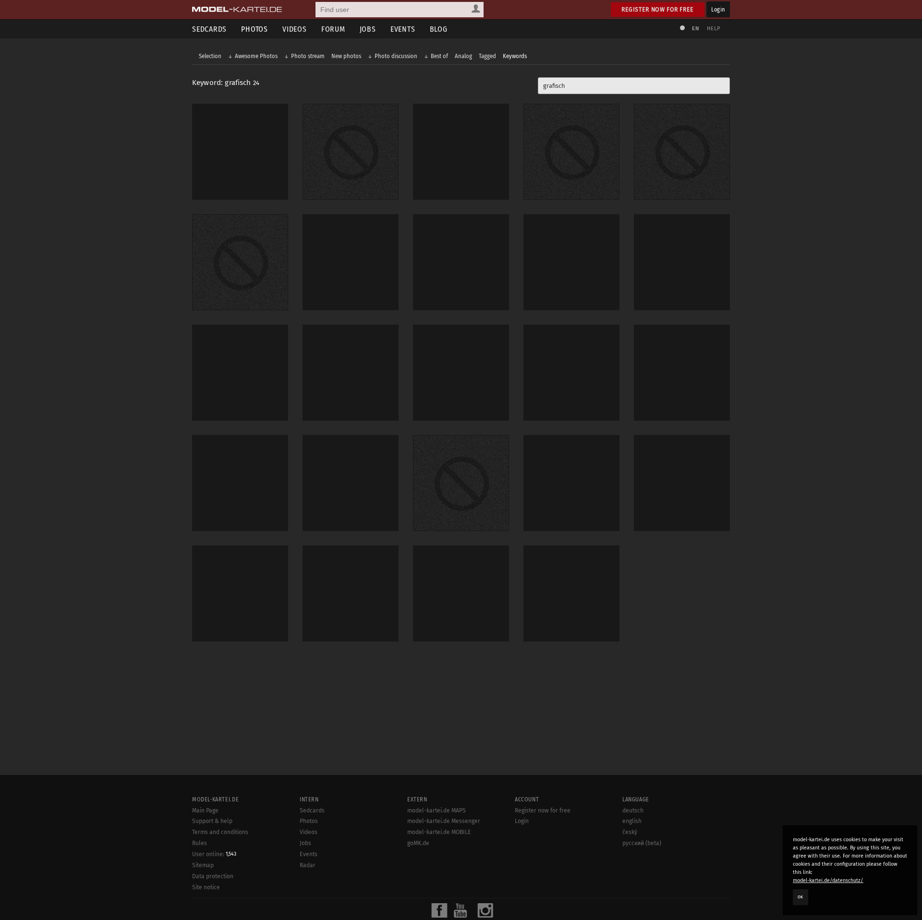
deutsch (632, 810)
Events (402, 29)
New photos (346, 56)
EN (695, 28)
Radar (307, 865)
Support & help (212, 821)
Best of (439, 56)
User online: (214, 854)
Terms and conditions (220, 832)
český (629, 832)
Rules (199, 843)
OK (800, 897)
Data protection (212, 876)
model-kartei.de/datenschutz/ (828, 880)
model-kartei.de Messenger (443, 821)
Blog (439, 29)
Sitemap (203, 865)
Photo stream (308, 56)
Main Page (205, 810)
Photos (254, 29)
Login (718, 9)
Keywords (515, 56)
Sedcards (209, 29)
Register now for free (657, 9)
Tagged (487, 56)
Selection (210, 56)
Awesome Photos (256, 56)
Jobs (368, 29)
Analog (463, 56)
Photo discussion (396, 56)
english (632, 821)
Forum (333, 29)
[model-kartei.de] (237, 9)
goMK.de (418, 843)
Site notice (206, 887)
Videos (294, 29)
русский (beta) (641, 843)
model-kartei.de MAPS (436, 810)
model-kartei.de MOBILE (439, 832)
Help (713, 28)
